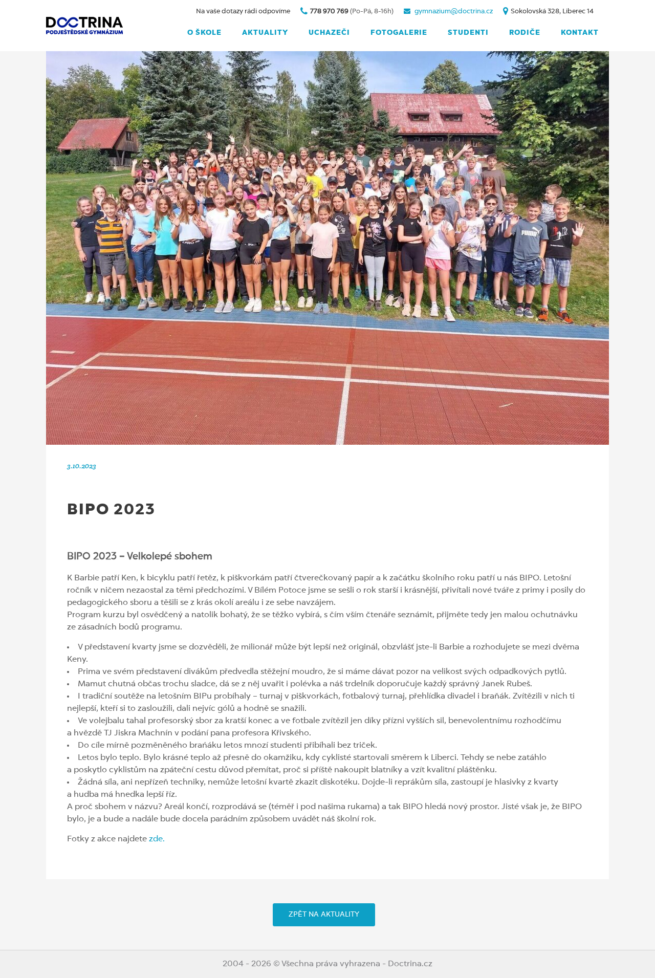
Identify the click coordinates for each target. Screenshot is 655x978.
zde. (156, 839)
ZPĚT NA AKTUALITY (324, 914)
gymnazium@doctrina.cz (453, 11)
